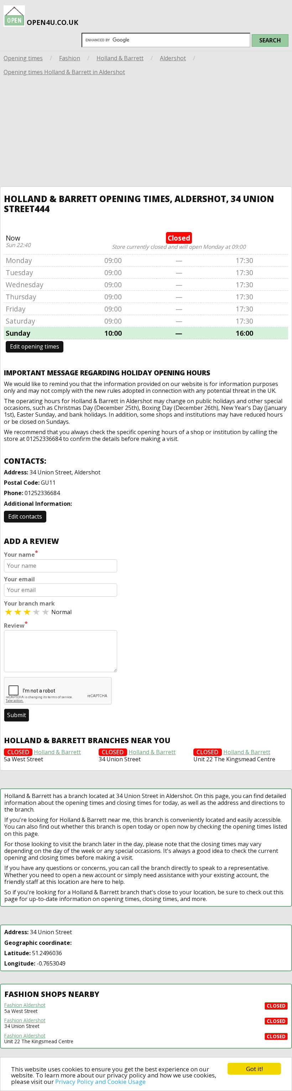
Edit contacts (25, 516)
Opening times (23, 58)
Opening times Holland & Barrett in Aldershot (64, 72)
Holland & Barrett (120, 58)
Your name (21, 554)
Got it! (254, 1069)
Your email (19, 579)
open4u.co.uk (51, 22)
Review (16, 624)
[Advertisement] (146, 133)
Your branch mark (29, 603)
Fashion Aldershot (24, 1005)
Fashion (69, 58)
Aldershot (173, 58)
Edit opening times (34, 346)
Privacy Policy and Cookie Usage (100, 1081)
